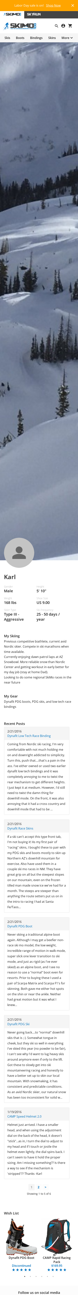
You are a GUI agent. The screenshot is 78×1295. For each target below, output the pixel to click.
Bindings (36, 38)
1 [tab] (25, 1276)
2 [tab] (31, 1276)
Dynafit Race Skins (20, 828)
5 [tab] (48, 1276)
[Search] (58, 26)
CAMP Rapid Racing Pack (57, 1260)
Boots (20, 38)
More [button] (65, 38)
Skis (7, 38)
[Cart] (71, 26)
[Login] (64, 26)
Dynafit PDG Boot (19, 926)
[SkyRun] (34, 14)
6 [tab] (53, 1276)
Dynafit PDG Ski (18, 1024)
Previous (8, 1245)
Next (69, 1245)
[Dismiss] (72, 5)
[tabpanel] (21, 1245)
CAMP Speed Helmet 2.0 (24, 1116)
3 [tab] (36, 1276)
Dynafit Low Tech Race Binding (29, 736)
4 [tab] (42, 1276)
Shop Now (53, 5)
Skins (52, 38)
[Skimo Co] (21, 29)
